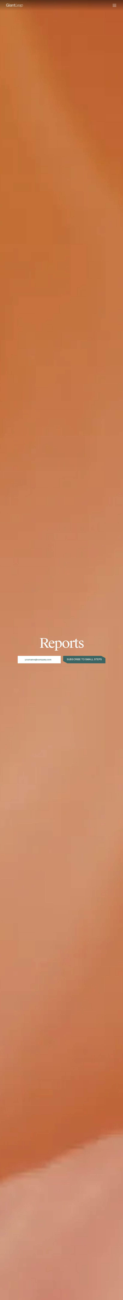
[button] (114, 5)
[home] (14, 5)
